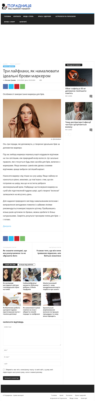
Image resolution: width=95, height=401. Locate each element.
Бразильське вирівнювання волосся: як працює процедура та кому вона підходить (51, 312)
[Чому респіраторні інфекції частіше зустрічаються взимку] (78, 111)
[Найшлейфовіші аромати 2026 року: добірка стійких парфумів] (32, 274)
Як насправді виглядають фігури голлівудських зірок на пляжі (11, 286)
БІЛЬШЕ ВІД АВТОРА (26, 265)
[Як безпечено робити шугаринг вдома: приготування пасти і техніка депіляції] (12, 299)
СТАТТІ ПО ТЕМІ (10, 265)
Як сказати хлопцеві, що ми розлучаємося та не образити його (15, 253)
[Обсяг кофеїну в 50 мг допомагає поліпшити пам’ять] (78, 77)
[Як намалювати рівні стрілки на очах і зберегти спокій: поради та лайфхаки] (32, 299)
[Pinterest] (16, 86)
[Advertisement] (47, 43)
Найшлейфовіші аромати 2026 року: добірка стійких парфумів (31, 286)
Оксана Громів (10, 80)
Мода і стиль (28, 16)
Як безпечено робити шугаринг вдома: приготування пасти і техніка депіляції (11, 311)
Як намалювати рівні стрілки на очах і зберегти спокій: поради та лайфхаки (31, 311)
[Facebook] (5, 86)
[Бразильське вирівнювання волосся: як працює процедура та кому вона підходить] (52, 299)
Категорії (23, 22)
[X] (11, 86)
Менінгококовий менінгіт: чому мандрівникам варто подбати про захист (51, 286)
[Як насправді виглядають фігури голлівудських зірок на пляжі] (12, 274)
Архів (61, 395)
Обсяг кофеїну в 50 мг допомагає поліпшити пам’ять (75, 90)
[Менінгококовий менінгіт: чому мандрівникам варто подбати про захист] (52, 274)
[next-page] (59, 264)
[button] (90, 19)
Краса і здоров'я (9, 66)
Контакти (17, 16)
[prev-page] (56, 264)
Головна (7, 16)
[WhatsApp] (22, 86)
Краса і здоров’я (44, 16)
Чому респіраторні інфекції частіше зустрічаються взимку (78, 124)
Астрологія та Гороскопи (66, 16)
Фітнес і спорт (9, 22)
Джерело (7, 226)
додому (5, 64)
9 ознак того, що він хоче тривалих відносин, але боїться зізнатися (49, 253)
